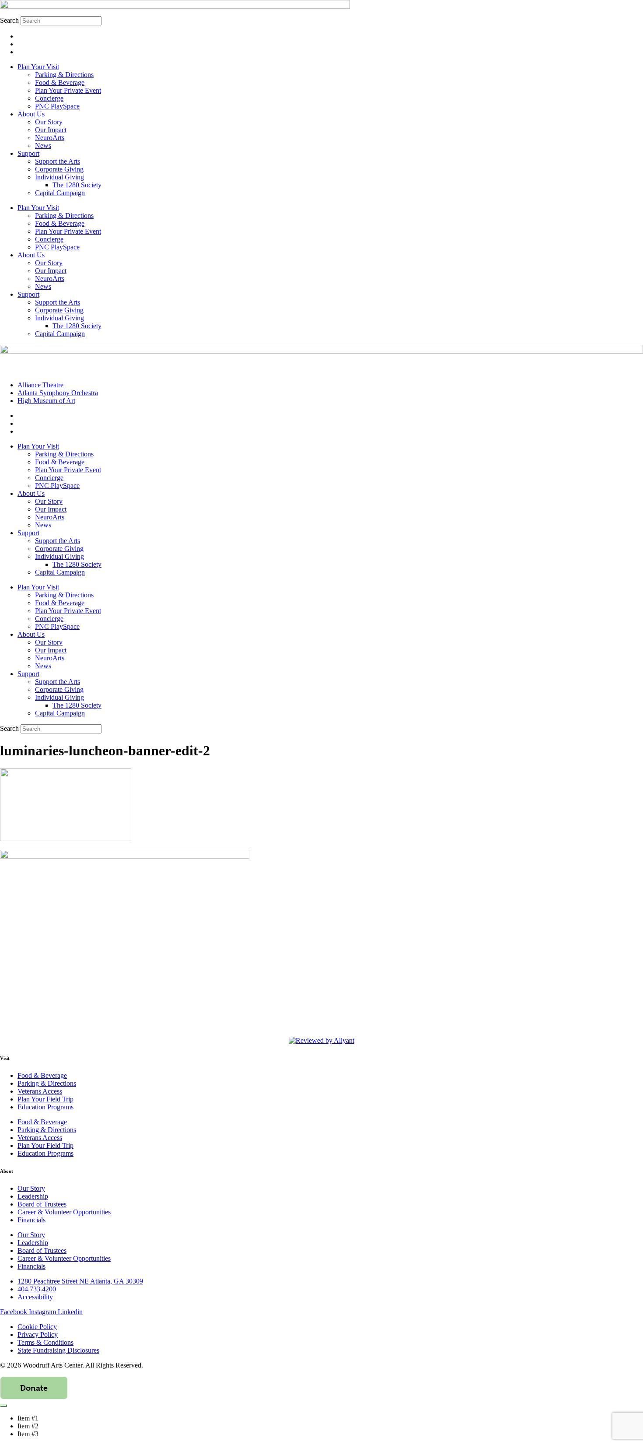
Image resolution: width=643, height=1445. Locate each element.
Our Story (49, 122)
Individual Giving (59, 177)
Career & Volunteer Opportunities (64, 1212)
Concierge (49, 98)
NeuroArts (49, 137)
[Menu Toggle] (3, 1405)
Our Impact (50, 129)
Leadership (32, 1196)
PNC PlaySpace (57, 106)
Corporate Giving (59, 169)
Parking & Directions (64, 74)
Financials (31, 1220)
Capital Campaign (60, 192)
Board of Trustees (41, 1204)
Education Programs (45, 1107)
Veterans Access (39, 1091)
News (43, 145)
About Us (31, 114)
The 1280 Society (76, 185)
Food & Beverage (59, 82)
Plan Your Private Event (68, 90)
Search (9, 20)
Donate (34, 1387)
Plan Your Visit (38, 66)
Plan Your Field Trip (45, 1099)
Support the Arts (57, 161)
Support (28, 153)
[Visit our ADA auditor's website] (321, 1040)
